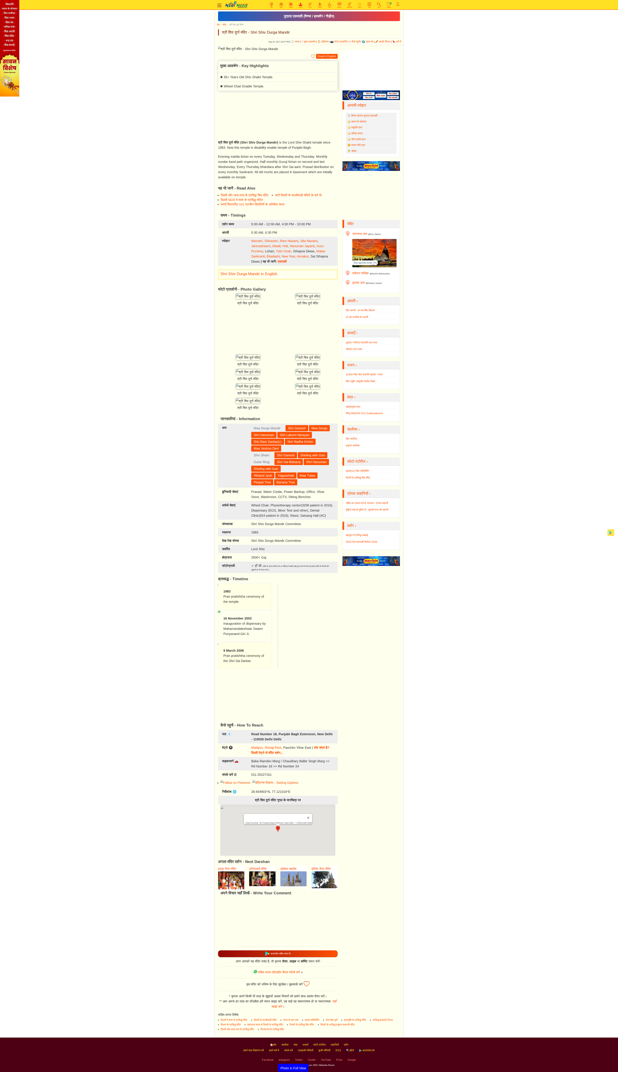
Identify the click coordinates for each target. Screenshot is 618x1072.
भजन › (352, 365)
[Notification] (398, 4)
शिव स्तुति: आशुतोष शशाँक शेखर (360, 381)
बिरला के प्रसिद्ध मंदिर (231, 1024)
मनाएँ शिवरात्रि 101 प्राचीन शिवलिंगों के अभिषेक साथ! (253, 204)
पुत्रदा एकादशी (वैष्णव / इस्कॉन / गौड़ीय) (309, 16)
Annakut (303, 256)
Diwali (276, 246)
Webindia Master (327, 1065)
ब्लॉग (346, 1044)
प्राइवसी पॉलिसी (305, 1050)
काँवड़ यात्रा (357, 133)
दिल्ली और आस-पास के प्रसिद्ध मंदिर (237, 1029)
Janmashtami (260, 246)
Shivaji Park (273, 747)
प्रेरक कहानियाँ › (358, 493)
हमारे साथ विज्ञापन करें (253, 1050)
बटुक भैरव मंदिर (227, 869)
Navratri (256, 241)
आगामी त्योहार (356, 105)
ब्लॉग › (351, 525)
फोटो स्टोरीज (319, 1044)
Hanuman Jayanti (302, 246)
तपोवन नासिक (360, 273)
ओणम (353, 151)
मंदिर (224, 24)
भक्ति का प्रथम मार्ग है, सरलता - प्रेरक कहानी (367, 503)
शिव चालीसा (351, 438)
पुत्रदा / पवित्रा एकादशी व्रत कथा (361, 342)
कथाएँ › (352, 333)
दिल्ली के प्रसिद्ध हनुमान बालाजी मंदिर (337, 1024)
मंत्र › (351, 397)
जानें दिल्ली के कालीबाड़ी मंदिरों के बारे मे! (298, 195)
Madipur (257, 747)
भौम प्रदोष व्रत (358, 139)
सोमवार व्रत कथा (354, 349)
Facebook (267, 1059)
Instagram (284, 1059)
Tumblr (312, 1059)
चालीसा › (353, 429)
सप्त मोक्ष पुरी (331, 1020)
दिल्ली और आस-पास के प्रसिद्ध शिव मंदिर (244, 195)
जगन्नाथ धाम (359, 234)
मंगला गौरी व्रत (358, 145)
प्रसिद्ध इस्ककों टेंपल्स (383, 1020)
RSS (338, 1050)
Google (352, 1059)
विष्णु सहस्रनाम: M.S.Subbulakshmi (364, 413)
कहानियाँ (335, 1044)
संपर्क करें (288, 1050)
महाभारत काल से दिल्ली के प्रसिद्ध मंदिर (265, 1024)
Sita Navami (309, 241)
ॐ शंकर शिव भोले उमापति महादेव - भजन (364, 374)
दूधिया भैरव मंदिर (321, 869)
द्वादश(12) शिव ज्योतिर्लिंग (357, 471)
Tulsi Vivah (283, 251)
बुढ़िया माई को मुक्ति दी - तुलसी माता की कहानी (367, 509)
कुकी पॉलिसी (324, 1050)
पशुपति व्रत (356, 127)
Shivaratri (271, 241)
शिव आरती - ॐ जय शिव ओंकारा (360, 310)
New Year (288, 256)
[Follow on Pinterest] (236, 783)
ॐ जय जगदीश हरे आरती (357, 317)
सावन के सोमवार (358, 121)
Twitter (299, 1059)
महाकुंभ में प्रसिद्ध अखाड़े (357, 535)
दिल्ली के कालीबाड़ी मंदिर (265, 1020)
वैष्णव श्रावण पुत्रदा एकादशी (364, 115)
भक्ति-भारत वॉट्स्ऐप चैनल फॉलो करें (279, 972)
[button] (278, 829)
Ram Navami (289, 241)
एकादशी (282, 261)
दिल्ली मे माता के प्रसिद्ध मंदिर (234, 1020)
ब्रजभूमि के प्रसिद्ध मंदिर (355, 1020)
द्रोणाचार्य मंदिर (258, 869)
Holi (285, 246)
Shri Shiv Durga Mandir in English (248, 274)
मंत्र (296, 1044)
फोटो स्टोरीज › (357, 461)
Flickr (339, 1059)
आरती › (352, 301)
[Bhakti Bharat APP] (611, 532)
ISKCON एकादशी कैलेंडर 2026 (361, 542)
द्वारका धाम (358, 282)
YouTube (326, 1059)
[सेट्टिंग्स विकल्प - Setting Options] (276, 783)
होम (218, 24)
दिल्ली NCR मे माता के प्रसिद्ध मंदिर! (242, 200)
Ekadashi (273, 256)
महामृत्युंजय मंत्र (353, 406)
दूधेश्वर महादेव (288, 869)
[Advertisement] (278, 116)
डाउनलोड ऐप (368, 1050)
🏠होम (273, 1044)
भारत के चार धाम (290, 1020)
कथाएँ (305, 1044)
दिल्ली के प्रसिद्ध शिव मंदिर (358, 477)
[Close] (308, 818)
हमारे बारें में (274, 1050)
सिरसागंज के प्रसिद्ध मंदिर (272, 1029)
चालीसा (285, 1044)
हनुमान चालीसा (353, 445)
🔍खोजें (350, 1050)
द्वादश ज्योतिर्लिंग (312, 1020)
